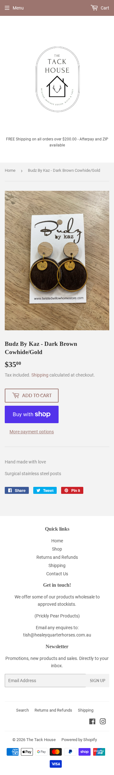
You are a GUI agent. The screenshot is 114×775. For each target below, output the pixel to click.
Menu (18, 7)
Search (22, 710)
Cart (104, 7)
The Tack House (41, 739)
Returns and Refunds (57, 557)
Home (10, 170)
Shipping (39, 375)
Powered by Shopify (79, 739)
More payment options (32, 431)
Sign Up (97, 680)
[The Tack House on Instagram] (103, 722)
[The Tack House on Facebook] (92, 722)
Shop (57, 549)
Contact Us (57, 573)
